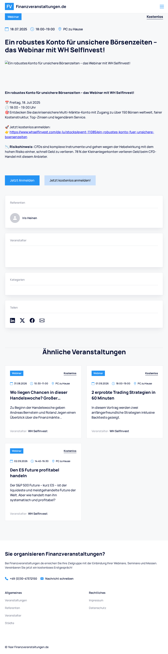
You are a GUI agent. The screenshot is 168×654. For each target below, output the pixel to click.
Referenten (12, 608)
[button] (162, 6)
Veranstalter (13, 615)
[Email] (42, 321)
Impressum (96, 600)
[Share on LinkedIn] (12, 321)
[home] (35, 6)
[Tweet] (22, 321)
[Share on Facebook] (32, 321)
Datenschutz (97, 608)
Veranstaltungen (16, 600)
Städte (9, 623)
